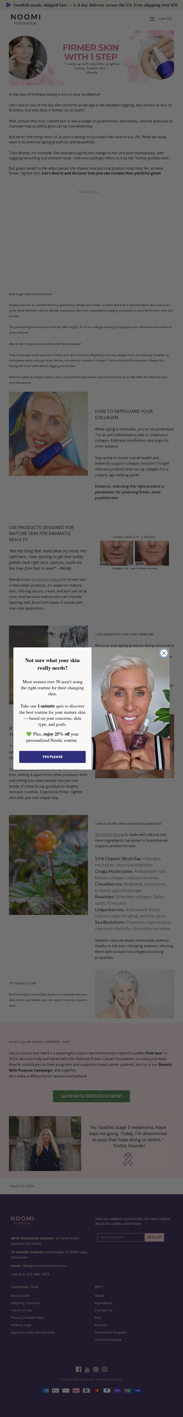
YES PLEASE (52, 756)
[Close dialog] (164, 653)
